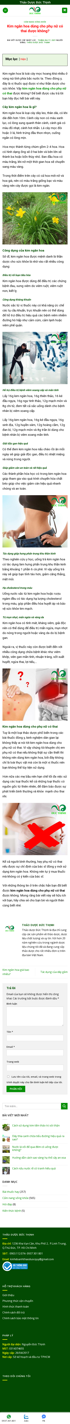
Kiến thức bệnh (11, 1210)
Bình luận (12, 1003)
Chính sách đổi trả (13, 1312)
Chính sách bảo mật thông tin (20, 1318)
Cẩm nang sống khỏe (35, 22)
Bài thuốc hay (10, 1192)
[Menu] (5, 10)
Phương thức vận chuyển (17, 1301)
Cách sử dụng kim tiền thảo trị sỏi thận (36, 1125)
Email (11, 1046)
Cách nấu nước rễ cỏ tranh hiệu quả (34, 1168)
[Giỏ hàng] (64, 10)
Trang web (13, 1061)
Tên (10, 1031)
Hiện (23, 59)
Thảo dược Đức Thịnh (38, 42)
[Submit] (64, 1106)
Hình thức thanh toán (15, 1306)
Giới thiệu (8, 1295)
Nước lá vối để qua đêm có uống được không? (35, 1148)
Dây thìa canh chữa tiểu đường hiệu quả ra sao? (38, 1138)
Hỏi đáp (7, 1204)
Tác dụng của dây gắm (54, 972)
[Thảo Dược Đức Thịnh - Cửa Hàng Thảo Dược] (35, 10)
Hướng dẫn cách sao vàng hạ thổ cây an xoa (39, 1157)
